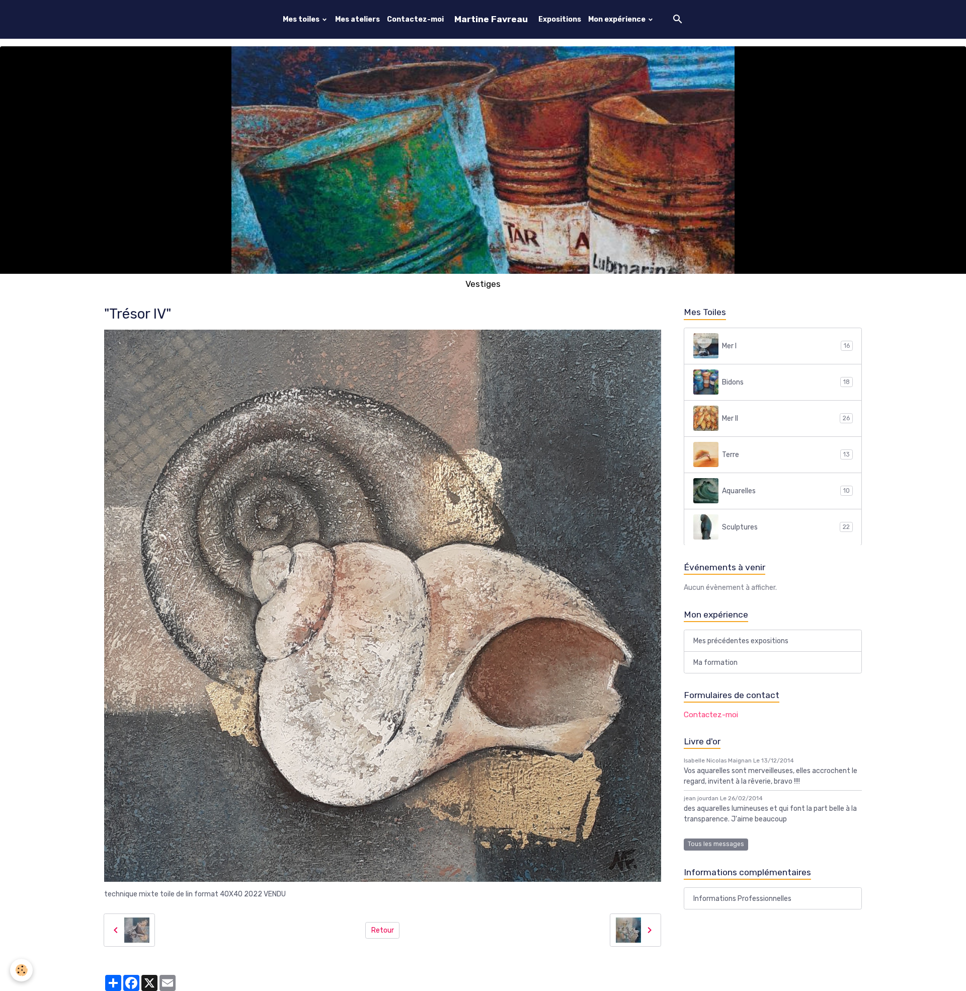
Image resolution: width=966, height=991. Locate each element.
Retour (382, 930)
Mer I (786, 345)
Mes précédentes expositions (740, 640)
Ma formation (715, 662)
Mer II (786, 418)
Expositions (559, 19)
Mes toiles (302, 19)
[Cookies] (21, 970)
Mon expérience (617, 19)
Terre (786, 454)
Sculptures (786, 526)
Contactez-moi (415, 19)
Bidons (786, 381)
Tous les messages (716, 844)
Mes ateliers (357, 19)
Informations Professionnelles (742, 898)
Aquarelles (786, 490)
